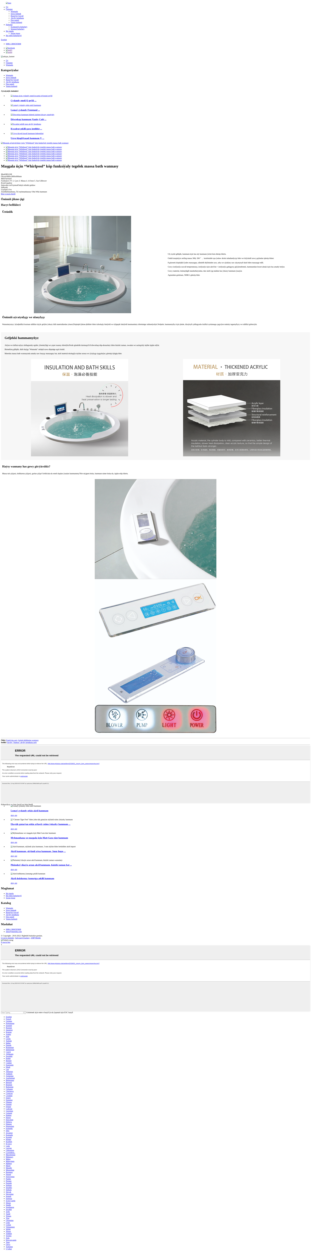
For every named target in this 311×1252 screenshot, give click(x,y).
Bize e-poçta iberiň (8, 194)
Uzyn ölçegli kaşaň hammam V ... (27, 138)
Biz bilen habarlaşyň (14, 36)
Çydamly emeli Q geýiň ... (23, 100)
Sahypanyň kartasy (22, 938)
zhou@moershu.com (14, 932)
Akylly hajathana (17, 18)
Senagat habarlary (17, 29)
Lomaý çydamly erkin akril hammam (29, 810)
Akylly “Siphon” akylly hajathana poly (22, 742)
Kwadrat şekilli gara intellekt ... (26, 128)
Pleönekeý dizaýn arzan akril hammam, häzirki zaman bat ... (41, 865)
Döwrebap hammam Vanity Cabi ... (28, 119)
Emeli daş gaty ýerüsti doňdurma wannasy (22, 740)
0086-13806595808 (13, 44)
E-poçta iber (5, 942)
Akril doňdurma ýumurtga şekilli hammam (32, 878)
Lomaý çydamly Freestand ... (25, 110)
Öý (7, 7)
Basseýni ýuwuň (17, 16)
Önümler (9, 9)
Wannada (14, 11)
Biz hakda (10, 31)
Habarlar (9, 25)
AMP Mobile (36, 938)
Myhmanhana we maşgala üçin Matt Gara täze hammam (39, 838)
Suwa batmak (16, 14)
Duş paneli (15, 20)
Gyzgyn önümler (7, 938)
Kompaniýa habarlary (19, 27)
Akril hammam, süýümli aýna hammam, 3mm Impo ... (38, 851)
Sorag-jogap (15, 33)
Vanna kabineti (16, 22)
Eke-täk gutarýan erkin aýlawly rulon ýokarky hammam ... (40, 824)
